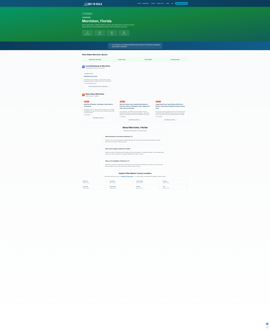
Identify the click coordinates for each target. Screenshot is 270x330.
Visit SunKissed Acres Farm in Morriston (98, 86)
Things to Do (160, 3)
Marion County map (127, 176)
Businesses (145, 3)
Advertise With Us (182, 3)
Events (153, 3)
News (167, 3)
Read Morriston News (98, 117)
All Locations (88, 13)
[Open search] (172, 3)
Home (139, 3)
